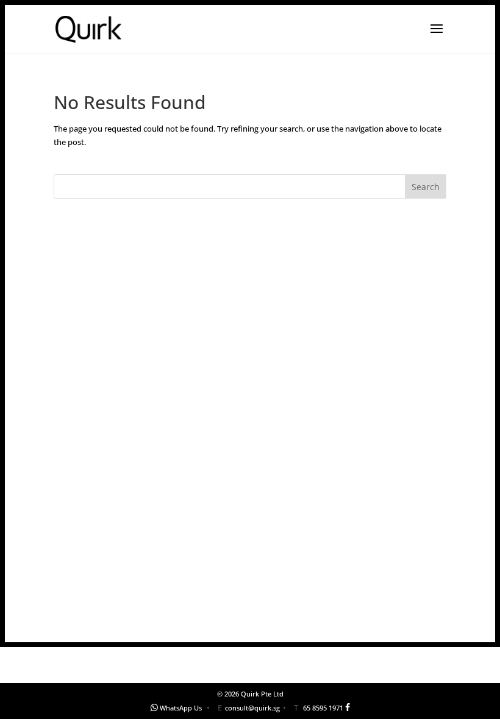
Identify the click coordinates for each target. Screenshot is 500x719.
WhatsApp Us (181, 707)
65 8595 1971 (323, 707)
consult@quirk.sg (252, 707)
